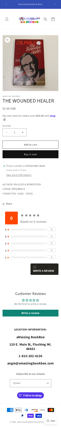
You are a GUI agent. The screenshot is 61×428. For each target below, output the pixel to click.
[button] (7, 19)
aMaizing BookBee (25, 422)
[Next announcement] (54, 4)
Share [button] (9, 203)
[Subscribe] (47, 383)
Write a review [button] (30, 313)
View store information (18, 174)
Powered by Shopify (42, 422)
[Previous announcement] (6, 4)
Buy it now (30, 154)
